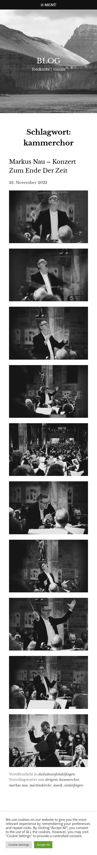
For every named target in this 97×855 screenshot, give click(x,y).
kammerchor (69, 779)
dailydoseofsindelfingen (56, 774)
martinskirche (40, 785)
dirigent (51, 779)
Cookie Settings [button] (18, 845)
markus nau (18, 785)
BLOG (48, 60)
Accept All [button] (43, 845)
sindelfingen (73, 785)
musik (57, 785)
